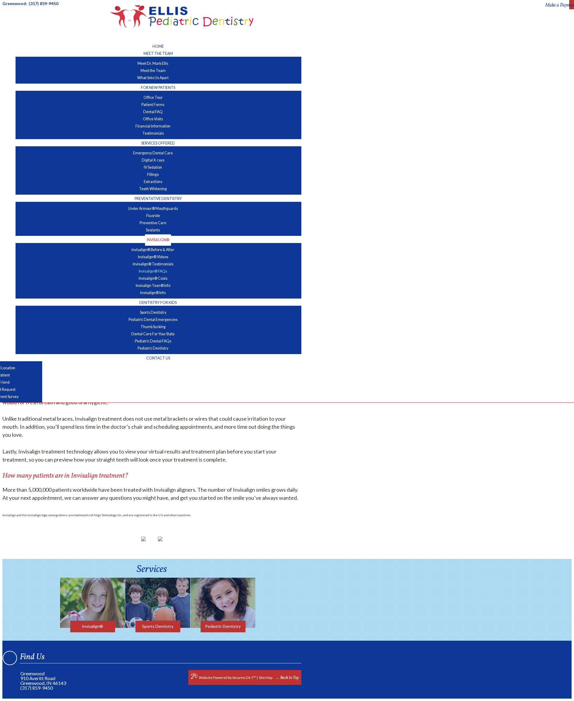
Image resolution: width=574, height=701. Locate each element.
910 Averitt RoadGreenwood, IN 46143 (43, 680)
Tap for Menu (152, 38)
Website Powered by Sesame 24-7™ (227, 677)
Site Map (265, 677)
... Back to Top (287, 678)
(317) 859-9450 (36, 687)
